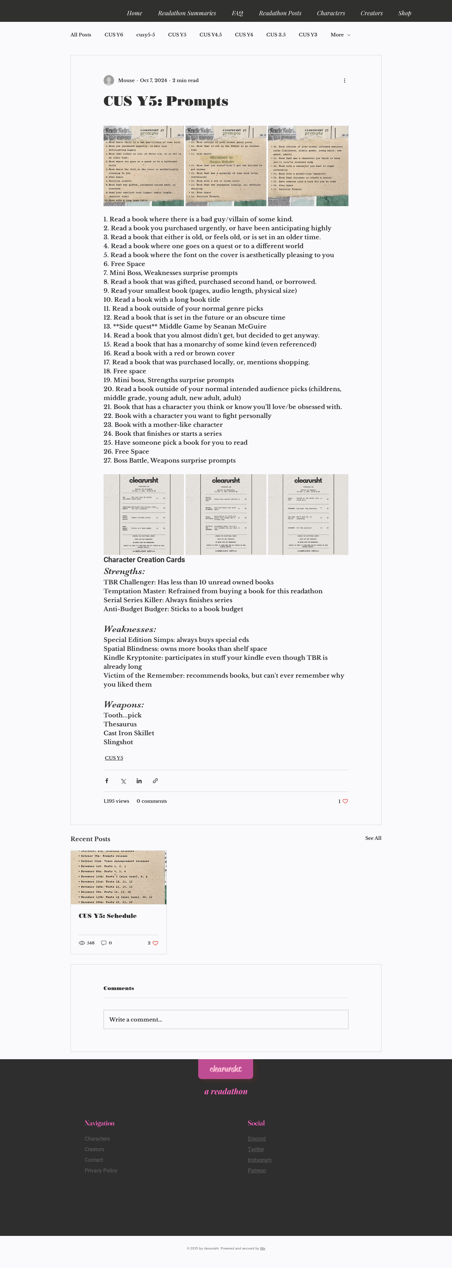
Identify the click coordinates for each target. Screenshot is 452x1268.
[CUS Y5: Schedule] (118, 877)
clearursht (226, 1069)
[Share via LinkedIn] (139, 781)
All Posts (80, 35)
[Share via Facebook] (107, 781)
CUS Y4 (244, 35)
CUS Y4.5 (211, 35)
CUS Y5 (177, 35)
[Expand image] (144, 166)
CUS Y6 (114, 35)
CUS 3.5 (276, 35)
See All (373, 838)
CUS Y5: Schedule (108, 916)
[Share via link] (155, 781)
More (337, 35)
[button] (187, 10)
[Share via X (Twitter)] (123, 781)
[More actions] (344, 80)
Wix (262, 1248)
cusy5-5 (145, 35)
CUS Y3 (308, 35)
